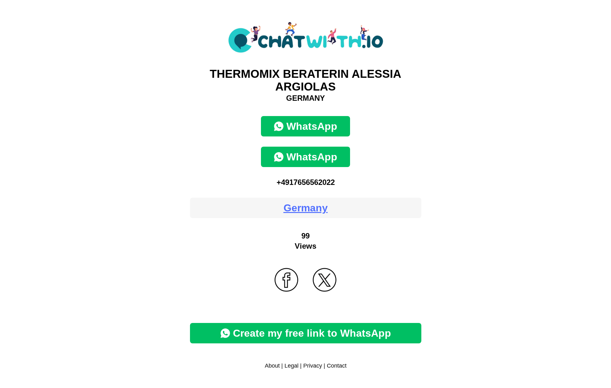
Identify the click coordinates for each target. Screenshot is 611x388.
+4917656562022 (306, 182)
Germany (306, 208)
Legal (291, 365)
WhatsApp (311, 126)
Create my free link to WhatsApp (312, 333)
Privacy (312, 365)
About (272, 365)
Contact (337, 365)
